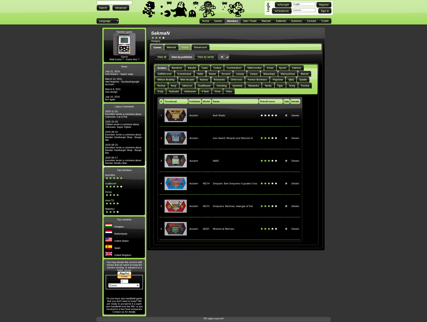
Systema (237, 85)
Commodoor (234, 67)
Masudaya (269, 73)
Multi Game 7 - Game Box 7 (124, 59)
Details (295, 115)
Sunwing (222, 85)
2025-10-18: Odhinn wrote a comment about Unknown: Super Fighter (122, 124)
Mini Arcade (187, 79)
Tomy (292, 85)
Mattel (304, 73)
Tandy (268, 85)
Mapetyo (110, 208)
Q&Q (291, 79)
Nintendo (219, 79)
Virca (217, 91)
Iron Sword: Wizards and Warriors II (233, 138)
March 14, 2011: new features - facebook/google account (122, 82)
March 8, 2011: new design (113, 90)
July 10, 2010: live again (112, 98)
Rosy (173, 85)
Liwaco (254, 73)
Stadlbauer (204, 85)
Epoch (124, 56)
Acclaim (161, 67)
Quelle (303, 79)
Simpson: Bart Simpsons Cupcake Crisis (235, 183)
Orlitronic (236, 79)
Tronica (305, 85)
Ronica (161, 85)
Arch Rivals (219, 115)
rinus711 (109, 200)
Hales (200, 73)
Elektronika (254, 67)
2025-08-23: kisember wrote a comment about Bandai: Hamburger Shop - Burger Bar (123, 136)
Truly (160, 91)
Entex (270, 67)
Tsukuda (174, 91)
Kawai (212, 73)
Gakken (296, 67)
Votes (185, 47)
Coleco (217, 67)
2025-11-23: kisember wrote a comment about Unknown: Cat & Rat (123, 114)
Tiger (280, 85)
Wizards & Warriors (223, 228)
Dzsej (108, 192)
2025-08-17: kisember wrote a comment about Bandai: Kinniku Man (123, 160)
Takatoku (253, 85)
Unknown (190, 91)
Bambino (177, 67)
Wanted (171, 47)
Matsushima (288, 73)
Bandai (192, 67)
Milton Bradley (166, 79)
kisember (110, 175)
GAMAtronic (164, 73)
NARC (216, 160)
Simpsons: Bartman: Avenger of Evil (233, 206)
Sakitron (187, 85)
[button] (103, 8)
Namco (204, 79)
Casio (204, 67)
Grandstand (184, 73)
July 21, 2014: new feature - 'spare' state (119, 72)
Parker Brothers (257, 79)
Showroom (200, 47)
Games (157, 47)
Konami (226, 73)
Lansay (240, 73)
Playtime (278, 79)
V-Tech (205, 91)
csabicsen (110, 183)
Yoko (229, 91)
